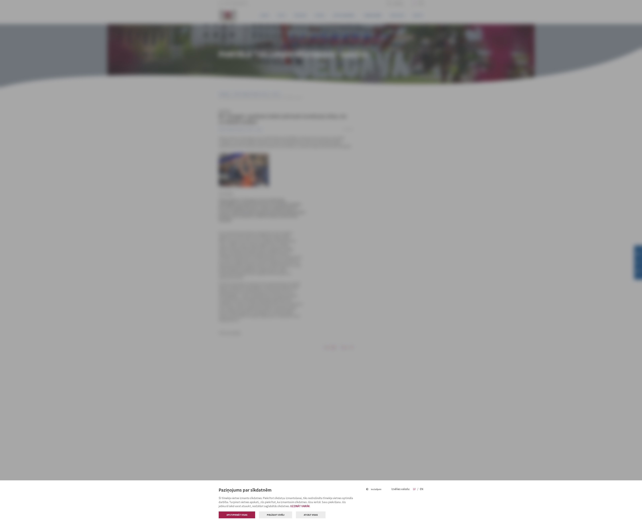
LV (414, 489)
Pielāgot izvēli (275, 514)
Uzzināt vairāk (300, 506)
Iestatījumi (376, 489)
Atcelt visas (311, 514)
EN (421, 489)
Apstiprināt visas (237, 514)
